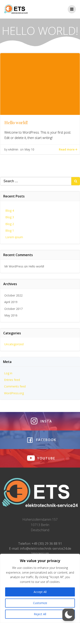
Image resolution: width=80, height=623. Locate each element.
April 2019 (10, 302)
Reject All (40, 614)
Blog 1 (9, 230)
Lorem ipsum (14, 237)
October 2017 (13, 309)
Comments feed (15, 386)
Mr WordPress (13, 266)
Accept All (40, 592)
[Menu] (72, 9)
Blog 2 (9, 224)
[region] (40, 588)
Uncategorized (14, 344)
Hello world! (36, 266)
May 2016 (10, 315)
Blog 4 (9, 210)
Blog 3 (9, 217)
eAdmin (13, 149)
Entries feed (12, 380)
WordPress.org (14, 393)
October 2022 (13, 295)
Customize (40, 603)
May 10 (29, 149)
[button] (68, 615)
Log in (8, 373)
